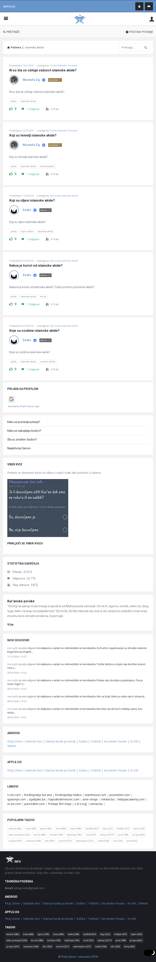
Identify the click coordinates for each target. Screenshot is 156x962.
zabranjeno (84, 840)
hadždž (92, 828)
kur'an (40, 834)
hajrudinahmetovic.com (64, 799)
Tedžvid (96, 741)
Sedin (27, 210)
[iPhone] (139, 6)
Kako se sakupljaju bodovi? (24, 430)
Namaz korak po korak (61, 741)
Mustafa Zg (31, 79)
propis (138, 834)
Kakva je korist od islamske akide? (36, 265)
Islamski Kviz (34, 741)
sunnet (65, 840)
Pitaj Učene (14, 741)
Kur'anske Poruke (115, 741)
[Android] (149, 6)
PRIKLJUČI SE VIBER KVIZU (25, 543)
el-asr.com (14, 804)
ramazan (33, 840)
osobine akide (47, 361)
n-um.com (14, 795)
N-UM (134, 741)
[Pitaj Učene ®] (82, 19)
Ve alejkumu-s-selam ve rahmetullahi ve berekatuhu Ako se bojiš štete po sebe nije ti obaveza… (91, 696)
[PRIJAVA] (151, 19)
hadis (75, 828)
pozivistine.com (119, 795)
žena (132, 840)
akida (13, 101)
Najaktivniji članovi (18, 448)
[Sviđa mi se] (11, 108)
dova (60, 828)
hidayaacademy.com (131, 799)
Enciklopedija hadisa (68, 795)
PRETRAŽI (13, 32)
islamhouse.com (95, 795)
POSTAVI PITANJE (141, 32)
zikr (117, 840)
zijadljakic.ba (37, 799)
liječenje (74, 834)
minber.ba (107, 799)
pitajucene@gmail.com (24, 888)
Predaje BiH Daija (59, 804)
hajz (108, 828)
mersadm (12, 648)
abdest (15, 828)
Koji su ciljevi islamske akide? (32, 200)
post (123, 834)
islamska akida (28, 101)
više (10, 624)
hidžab (123, 828)
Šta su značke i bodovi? (22, 439)
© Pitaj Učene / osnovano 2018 (78, 956)
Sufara (83, 741)
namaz (107, 834)
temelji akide (47, 166)
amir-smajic (90, 799)
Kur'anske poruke (21, 601)
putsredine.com (34, 804)
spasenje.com (16, 799)
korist (43, 296)
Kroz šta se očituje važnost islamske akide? (43, 70)
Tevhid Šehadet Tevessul (63, 65)
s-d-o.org (81, 804)
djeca (45, 828)
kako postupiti (19, 834)
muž (91, 834)
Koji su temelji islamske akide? (32, 135)
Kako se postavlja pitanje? (23, 422)
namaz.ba (96, 804)
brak (31, 828)
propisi (15, 840)
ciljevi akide (27, 231)
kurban (56, 834)
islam (138, 828)
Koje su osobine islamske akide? (34, 330)
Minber (11, 746)
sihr (49, 840)
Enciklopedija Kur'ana (38, 795)
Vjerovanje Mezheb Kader (64, 195)
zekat (103, 840)
